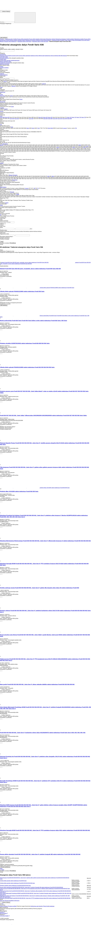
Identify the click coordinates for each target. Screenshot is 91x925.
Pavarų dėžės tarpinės (45, 40)
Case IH (69, 40)
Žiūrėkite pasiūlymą (5, 867)
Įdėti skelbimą (4, 305)
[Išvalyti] (0, 52)
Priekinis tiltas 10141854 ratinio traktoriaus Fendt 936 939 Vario (19, 491)
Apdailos (38, 39)
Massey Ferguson (4, 41)
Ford (83, 40)
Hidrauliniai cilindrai (50, 39)
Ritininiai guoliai (13, 40)
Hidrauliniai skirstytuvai (60, 39)
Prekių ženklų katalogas (48, 906)
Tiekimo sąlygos (4, 906)
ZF (16, 41)
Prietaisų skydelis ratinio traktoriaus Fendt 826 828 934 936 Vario (15, 885)
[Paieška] (25, 17)
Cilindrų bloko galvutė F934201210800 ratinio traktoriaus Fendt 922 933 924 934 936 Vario (27, 367)
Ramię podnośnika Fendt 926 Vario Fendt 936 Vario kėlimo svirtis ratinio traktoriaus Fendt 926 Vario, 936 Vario (33, 320)
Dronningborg (78, 40)
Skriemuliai (43, 39)
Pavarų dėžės (32, 39)
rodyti (2, 241)
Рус (3, 903)
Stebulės (38, 40)
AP (64, 40)
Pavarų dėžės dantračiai (23, 39)
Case (66, 40)
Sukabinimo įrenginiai (30, 40)
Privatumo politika (12, 906)
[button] (45, 30)
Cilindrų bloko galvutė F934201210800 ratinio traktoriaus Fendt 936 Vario (22, 291)
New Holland (12, 41)
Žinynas (7, 900)
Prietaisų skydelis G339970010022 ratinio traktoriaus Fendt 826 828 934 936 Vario (25, 343)
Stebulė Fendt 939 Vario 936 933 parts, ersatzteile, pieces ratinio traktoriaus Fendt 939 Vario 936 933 (30, 268)
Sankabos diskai (21, 40)
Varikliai (15, 39)
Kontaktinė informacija (14, 900)
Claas (73, 40)
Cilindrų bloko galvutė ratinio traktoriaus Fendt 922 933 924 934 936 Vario (17, 883)
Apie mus (2, 900)
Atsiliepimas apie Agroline (36, 906)
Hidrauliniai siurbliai (79, 39)
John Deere (87, 40)
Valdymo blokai (70, 39)
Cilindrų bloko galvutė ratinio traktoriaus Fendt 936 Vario (13, 880)
